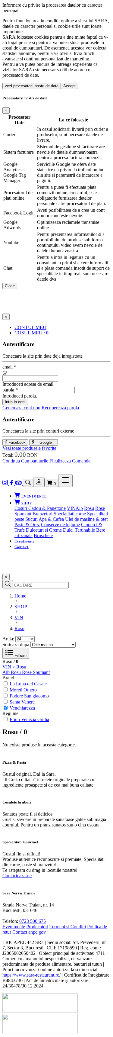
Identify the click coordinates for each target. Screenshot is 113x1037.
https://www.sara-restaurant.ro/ (31, 974)
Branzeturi (42, 513)
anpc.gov (37, 932)
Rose (100, 508)
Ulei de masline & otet (86, 519)
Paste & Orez (27, 524)
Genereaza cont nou (21, 407)
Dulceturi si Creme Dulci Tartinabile (61, 530)
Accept (69, 86)
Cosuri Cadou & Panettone (40, 508)
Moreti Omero (23, 689)
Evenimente (24, 541)
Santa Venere (22, 701)
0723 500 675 (32, 921)
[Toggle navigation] (65, 481)
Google (45, 442)
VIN (71, 508)
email (9, 366)
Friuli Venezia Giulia (29, 719)
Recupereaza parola (60, 407)
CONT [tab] (30, 327)
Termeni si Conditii (67, 926)
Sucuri (31, 519)
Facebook (16, 442)
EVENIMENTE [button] (33, 496)
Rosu (89, 508)
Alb (79, 508)
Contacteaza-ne (17, 875)
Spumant (22, 513)
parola (10, 389)
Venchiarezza (22, 707)
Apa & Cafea (51, 519)
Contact (21, 547)
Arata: (8, 638)
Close (10, 286)
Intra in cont (15, 402)
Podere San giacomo (29, 695)
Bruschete (43, 535)
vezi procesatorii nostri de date (31, 86)
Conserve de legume (60, 524)
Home (20, 595)
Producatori (37, 926)
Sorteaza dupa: (16, 644)
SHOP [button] (26, 503)
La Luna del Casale (28, 683)
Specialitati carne (70, 513)
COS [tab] (31, 332)
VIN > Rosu (14, 666)
